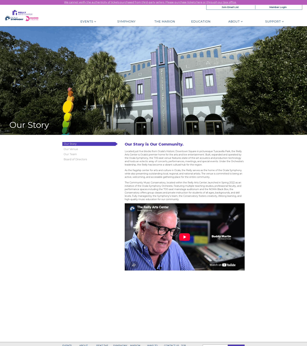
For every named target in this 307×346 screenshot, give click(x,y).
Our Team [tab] (70, 154)
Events (87, 21)
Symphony (126, 21)
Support (273, 21)
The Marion (164, 21)
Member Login (278, 7)
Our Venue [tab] (71, 149)
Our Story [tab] (70, 143)
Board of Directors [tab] (75, 159)
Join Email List (230, 7)
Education (201, 21)
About (234, 21)
